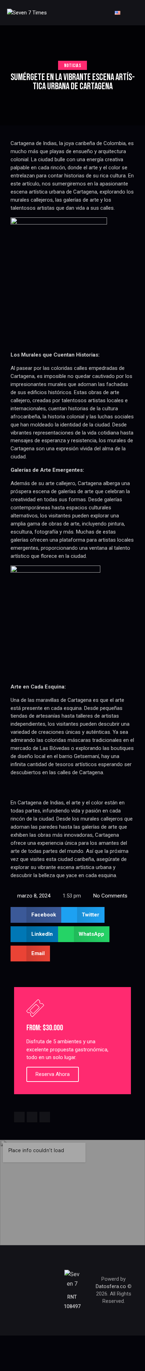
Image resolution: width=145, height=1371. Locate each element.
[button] (36, 915)
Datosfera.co (111, 1286)
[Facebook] (21, 1282)
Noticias (72, 65)
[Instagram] (39, 1282)
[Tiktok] (30, 1298)
